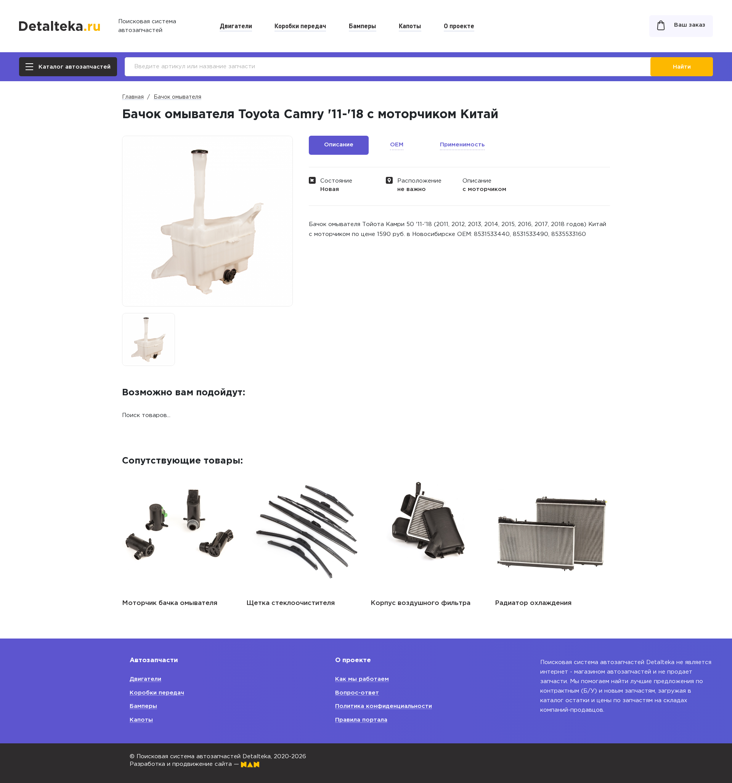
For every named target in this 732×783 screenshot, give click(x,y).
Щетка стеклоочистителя (290, 603)
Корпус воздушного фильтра (420, 603)
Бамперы (362, 25)
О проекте (459, 25)
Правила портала (361, 719)
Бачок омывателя (177, 97)
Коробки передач (300, 25)
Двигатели (236, 25)
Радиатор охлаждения (533, 603)
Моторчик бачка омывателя (169, 603)
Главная (133, 97)
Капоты (410, 25)
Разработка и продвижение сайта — (185, 764)
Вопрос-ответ (357, 692)
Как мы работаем (362, 679)
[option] (148, 339)
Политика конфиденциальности (383, 706)
